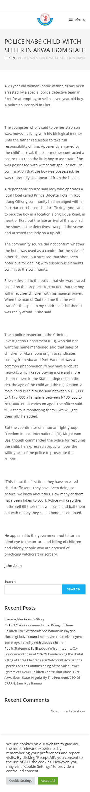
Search (10, 581)
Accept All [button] (48, 780)
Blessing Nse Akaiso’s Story (24, 619)
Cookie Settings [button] (20, 780)
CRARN (9, 58)
